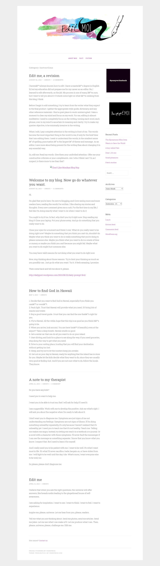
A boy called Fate (112, 148)
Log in (107, 220)
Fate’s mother (111, 162)
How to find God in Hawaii (50, 290)
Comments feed (111, 229)
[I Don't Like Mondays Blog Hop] (64, 167)
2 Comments (58, 80)
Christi (47, 80)
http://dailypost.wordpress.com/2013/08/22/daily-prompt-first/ (57, 275)
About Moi (72, 58)
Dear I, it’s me (110, 153)
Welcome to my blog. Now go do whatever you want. (63, 182)
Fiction (89, 58)
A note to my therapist (47, 379)
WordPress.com (55, 553)
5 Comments (58, 188)
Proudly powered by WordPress (42, 551)
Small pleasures (111, 158)
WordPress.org (111, 234)
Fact (81, 58)
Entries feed (110, 224)
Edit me (35, 479)
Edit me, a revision (44, 75)
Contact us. (43, 540)
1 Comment (55, 384)
